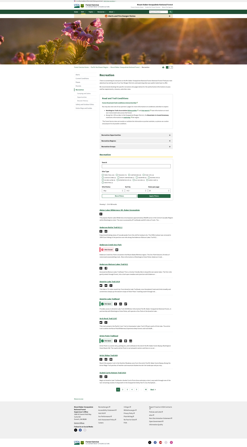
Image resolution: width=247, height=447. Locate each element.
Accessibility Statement (106, 410)
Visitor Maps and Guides (84, 108)
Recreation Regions (109, 141)
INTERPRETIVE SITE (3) (125, 180)
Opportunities (82, 97)
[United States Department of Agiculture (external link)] (77, 6)
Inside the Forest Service (152, 7)
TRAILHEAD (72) (122, 175)
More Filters (119, 196)
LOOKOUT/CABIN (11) (110, 177)
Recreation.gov (103, 407)
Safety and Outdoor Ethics (85, 104)
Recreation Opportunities (111, 135)
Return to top (78, 399)
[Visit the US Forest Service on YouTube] (160, 442)
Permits (78, 86)
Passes (78, 82)
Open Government (155, 421)
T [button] (167, 67)
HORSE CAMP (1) (153, 180)
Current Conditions (82, 78)
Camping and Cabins (84, 93)
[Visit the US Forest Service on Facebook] (155, 442)
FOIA (125, 423)
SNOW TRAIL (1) (108, 182)
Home (76, 12)
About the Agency (167, 7)
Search (104, 162)
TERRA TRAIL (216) (109, 175)
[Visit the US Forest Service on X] (149, 442)
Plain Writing (128, 416)
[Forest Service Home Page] (82, 6)
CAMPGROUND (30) (136, 175)
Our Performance (104, 416)
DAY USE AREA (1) (140, 180)
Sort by (128, 187)
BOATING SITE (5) (155, 177)
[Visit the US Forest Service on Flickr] (165, 442)
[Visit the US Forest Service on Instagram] (171, 442)
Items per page (153, 187)
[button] (163, 67)
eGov (151, 415)
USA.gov (126, 407)
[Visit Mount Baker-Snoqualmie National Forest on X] (75, 430)
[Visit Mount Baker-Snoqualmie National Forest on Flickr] (84, 430)
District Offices (79, 423)
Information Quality (156, 425)
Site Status (106, 187)
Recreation (80, 90)
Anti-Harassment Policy (106, 420)
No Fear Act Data (129, 420)
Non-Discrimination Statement (160, 418)
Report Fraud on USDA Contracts (160, 407)
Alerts (78, 75)
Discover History (82, 101)
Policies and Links (155, 412)
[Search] (170, 11)
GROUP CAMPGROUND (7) (127, 177)
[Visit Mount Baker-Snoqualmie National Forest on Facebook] (80, 430)
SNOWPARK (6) (142, 177)
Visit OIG (101, 413)
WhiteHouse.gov (129, 410)
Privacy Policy (128, 413)
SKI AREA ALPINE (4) (109, 180)
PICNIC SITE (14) (149, 175)
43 (146, 389)
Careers (101, 423)
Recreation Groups (108, 147)
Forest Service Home (137, 7)
